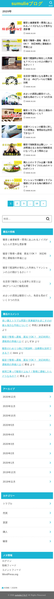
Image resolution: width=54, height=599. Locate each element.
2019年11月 (9, 481)
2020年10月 (9, 415)
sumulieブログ (27, 3)
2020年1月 (8, 462)
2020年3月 (8, 444)
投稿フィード (9, 565)
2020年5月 (8, 425)
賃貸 (5, 522)
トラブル (7, 503)
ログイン (7, 561)
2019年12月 (9, 472)
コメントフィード (11, 570)
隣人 (5, 531)
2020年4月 (8, 434)
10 (37, 203)
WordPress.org (10, 574)
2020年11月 (9, 406)
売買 (5, 513)
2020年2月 (8, 453)
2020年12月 (9, 396)
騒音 (5, 541)
